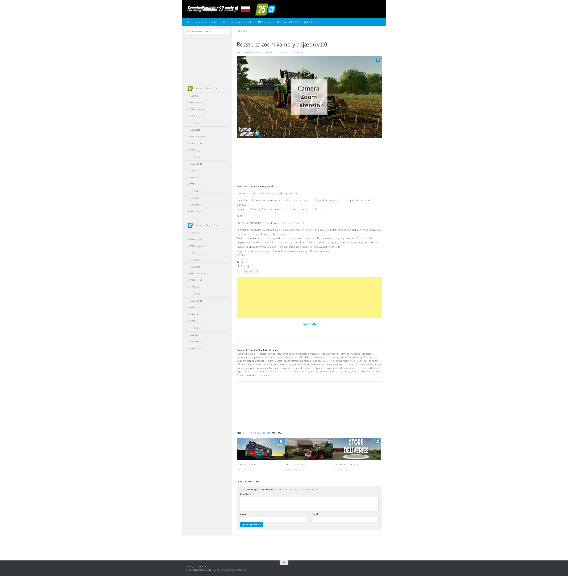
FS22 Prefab (195, 328)
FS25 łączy (194, 123)
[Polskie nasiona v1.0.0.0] (309, 449)
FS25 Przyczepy (197, 116)
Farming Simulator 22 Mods (198, 569)
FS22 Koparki (195, 266)
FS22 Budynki (196, 300)
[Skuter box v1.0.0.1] (261, 449)
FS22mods (244, 52)
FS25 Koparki (195, 129)
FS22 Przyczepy (197, 253)
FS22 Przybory (196, 348)
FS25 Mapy (194, 95)
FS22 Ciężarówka (197, 246)
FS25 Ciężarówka (197, 109)
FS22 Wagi (194, 334)
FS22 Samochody (197, 273)
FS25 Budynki (196, 163)
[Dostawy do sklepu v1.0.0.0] (357, 449)
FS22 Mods (216, 569)
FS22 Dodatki (195, 294)
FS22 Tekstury (196, 341)
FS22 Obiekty (195, 307)
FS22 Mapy (194, 232)
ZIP (257, 271)
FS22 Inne (242, 30)
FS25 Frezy (194, 150)
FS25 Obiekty (195, 170)
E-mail (315, 514)
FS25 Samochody (197, 136)
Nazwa (243, 514)
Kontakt (203, 566)
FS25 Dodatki (195, 157)
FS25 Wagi (194, 197)
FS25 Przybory (196, 211)
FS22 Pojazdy (196, 280)
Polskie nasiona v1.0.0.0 (296, 464)
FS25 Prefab (195, 191)
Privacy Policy (192, 566)
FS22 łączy (194, 259)
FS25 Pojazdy (196, 143)
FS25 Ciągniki (195, 102)
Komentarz (245, 494)
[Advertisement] (309, 160)
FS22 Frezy (194, 287)
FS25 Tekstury (196, 204)
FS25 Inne (194, 177)
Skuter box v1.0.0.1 (246, 464)
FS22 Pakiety (195, 321)
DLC (245, 271)
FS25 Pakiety (195, 184)
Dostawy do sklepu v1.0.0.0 (346, 464)
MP (251, 271)
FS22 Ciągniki (195, 239)
